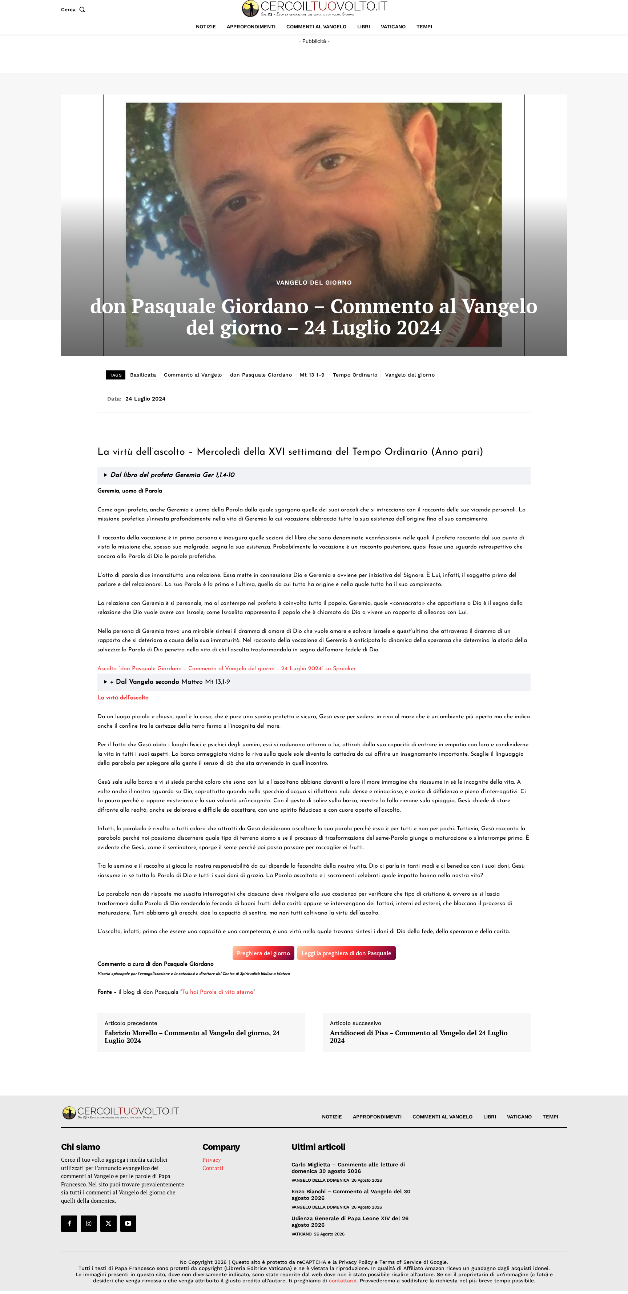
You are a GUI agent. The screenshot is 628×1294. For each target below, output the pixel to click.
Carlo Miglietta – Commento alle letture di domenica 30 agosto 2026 (348, 1167)
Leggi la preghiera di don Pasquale (346, 953)
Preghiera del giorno (263, 953)
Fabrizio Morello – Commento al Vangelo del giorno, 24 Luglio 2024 (192, 1037)
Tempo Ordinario (355, 375)
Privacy (211, 1159)
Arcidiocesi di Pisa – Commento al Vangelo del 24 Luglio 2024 (419, 1037)
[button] (74, 9)
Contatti (213, 1168)
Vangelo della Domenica (320, 1180)
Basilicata (143, 375)
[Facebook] (69, 1223)
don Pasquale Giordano (261, 375)
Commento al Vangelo (193, 375)
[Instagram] (89, 1223)
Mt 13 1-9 (312, 375)
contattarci (343, 1280)
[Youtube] (128, 1223)
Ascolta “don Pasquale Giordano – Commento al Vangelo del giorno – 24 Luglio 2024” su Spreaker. (227, 669)
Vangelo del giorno (410, 375)
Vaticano (301, 1234)
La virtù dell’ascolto (123, 698)
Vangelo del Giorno (314, 283)
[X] (108, 1223)
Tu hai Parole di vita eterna (217, 992)
